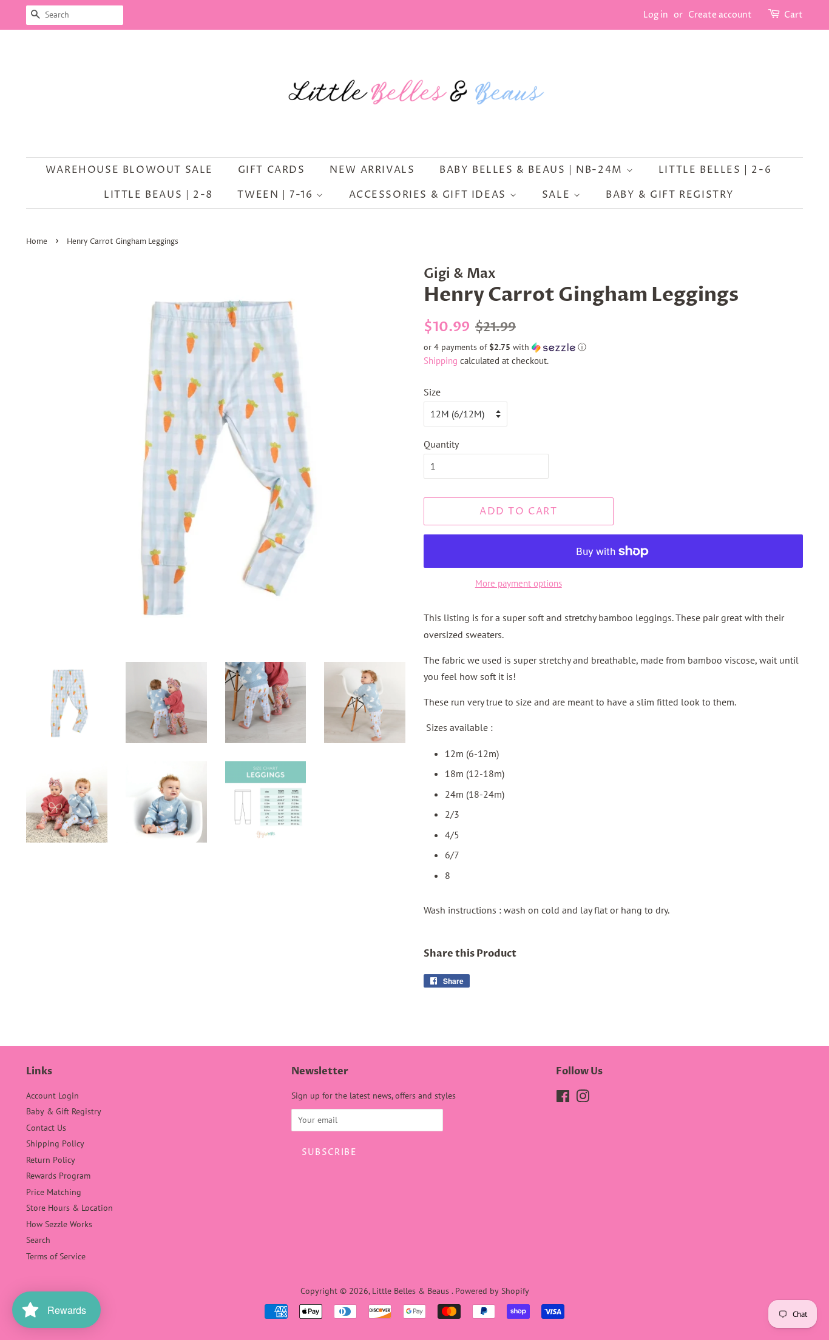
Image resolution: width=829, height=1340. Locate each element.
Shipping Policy (55, 1143)
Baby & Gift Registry (670, 194)
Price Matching (53, 1192)
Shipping (441, 360)
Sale (558, 194)
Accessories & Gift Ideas (429, 194)
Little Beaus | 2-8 (158, 194)
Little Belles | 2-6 (714, 170)
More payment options (518, 583)
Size (432, 392)
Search (38, 1239)
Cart (793, 15)
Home (36, 242)
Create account (720, 15)
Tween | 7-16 (276, 194)
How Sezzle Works (59, 1224)
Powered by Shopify (492, 1290)
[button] (613, 347)
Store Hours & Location (69, 1207)
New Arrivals (372, 170)
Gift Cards (271, 170)
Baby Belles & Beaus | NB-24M (532, 170)
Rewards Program (58, 1175)
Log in (655, 15)
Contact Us (46, 1127)
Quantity (441, 444)
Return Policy (50, 1159)
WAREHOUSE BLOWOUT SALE (129, 170)
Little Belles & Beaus (412, 1290)
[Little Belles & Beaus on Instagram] (582, 1098)
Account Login (52, 1095)
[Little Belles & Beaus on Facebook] (563, 1098)
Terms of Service (56, 1256)
